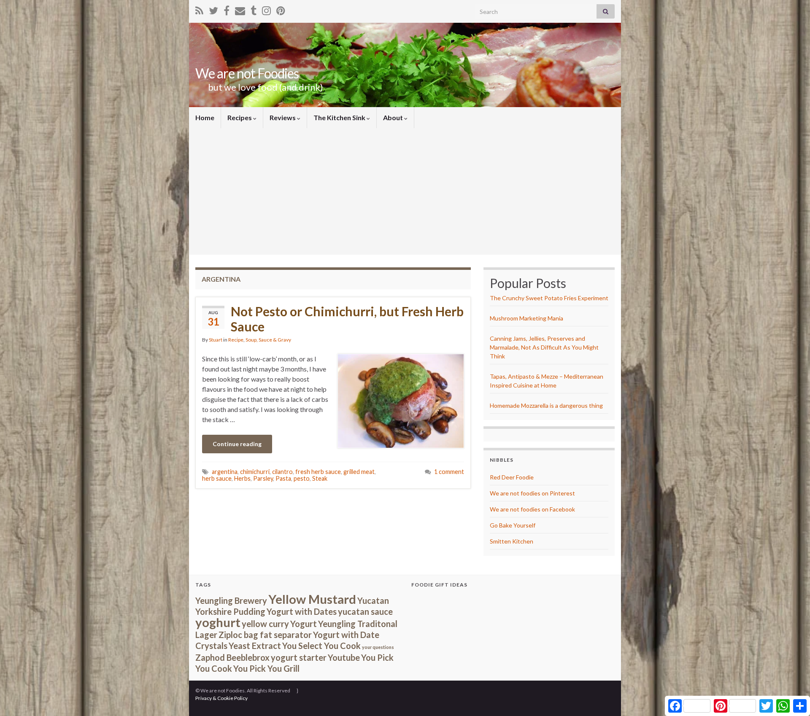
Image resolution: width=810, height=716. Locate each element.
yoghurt (217, 622)
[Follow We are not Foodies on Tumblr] (253, 9)
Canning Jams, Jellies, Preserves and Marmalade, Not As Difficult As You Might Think (544, 347)
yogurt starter (299, 657)
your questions (378, 647)
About (393, 117)
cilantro (282, 471)
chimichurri (255, 471)
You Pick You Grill (266, 668)
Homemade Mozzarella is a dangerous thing (546, 405)
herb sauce (217, 478)
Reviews (283, 117)
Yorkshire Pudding (230, 611)
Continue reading (237, 443)
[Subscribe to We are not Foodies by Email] (240, 9)
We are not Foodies (247, 73)
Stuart (215, 339)
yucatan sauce (365, 611)
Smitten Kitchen (511, 541)
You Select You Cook (321, 646)
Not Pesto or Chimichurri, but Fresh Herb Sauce (347, 319)
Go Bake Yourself (512, 525)
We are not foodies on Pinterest (532, 493)
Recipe (235, 339)
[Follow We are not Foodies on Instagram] (266, 9)
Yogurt (303, 624)
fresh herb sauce (318, 471)
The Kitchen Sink (340, 117)
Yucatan (373, 600)
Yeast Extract (255, 646)
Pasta (283, 478)
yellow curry (265, 624)
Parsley (263, 478)
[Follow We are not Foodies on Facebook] (227, 9)
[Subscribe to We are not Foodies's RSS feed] (199, 9)
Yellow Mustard (312, 599)
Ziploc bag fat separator (265, 635)
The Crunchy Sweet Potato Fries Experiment (549, 297)
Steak (319, 478)
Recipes (240, 117)
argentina (225, 471)
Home (204, 117)
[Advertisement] (405, 191)
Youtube (344, 657)
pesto (302, 478)
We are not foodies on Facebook (532, 509)
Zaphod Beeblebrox (232, 657)
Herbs (242, 478)
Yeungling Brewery (231, 600)
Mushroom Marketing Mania (526, 318)
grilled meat (359, 471)
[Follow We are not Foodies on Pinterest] (280, 9)
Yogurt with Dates (302, 611)
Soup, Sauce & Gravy (268, 339)
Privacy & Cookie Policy (221, 698)
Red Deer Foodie (512, 477)
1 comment (449, 471)
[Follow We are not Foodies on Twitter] (213, 9)
